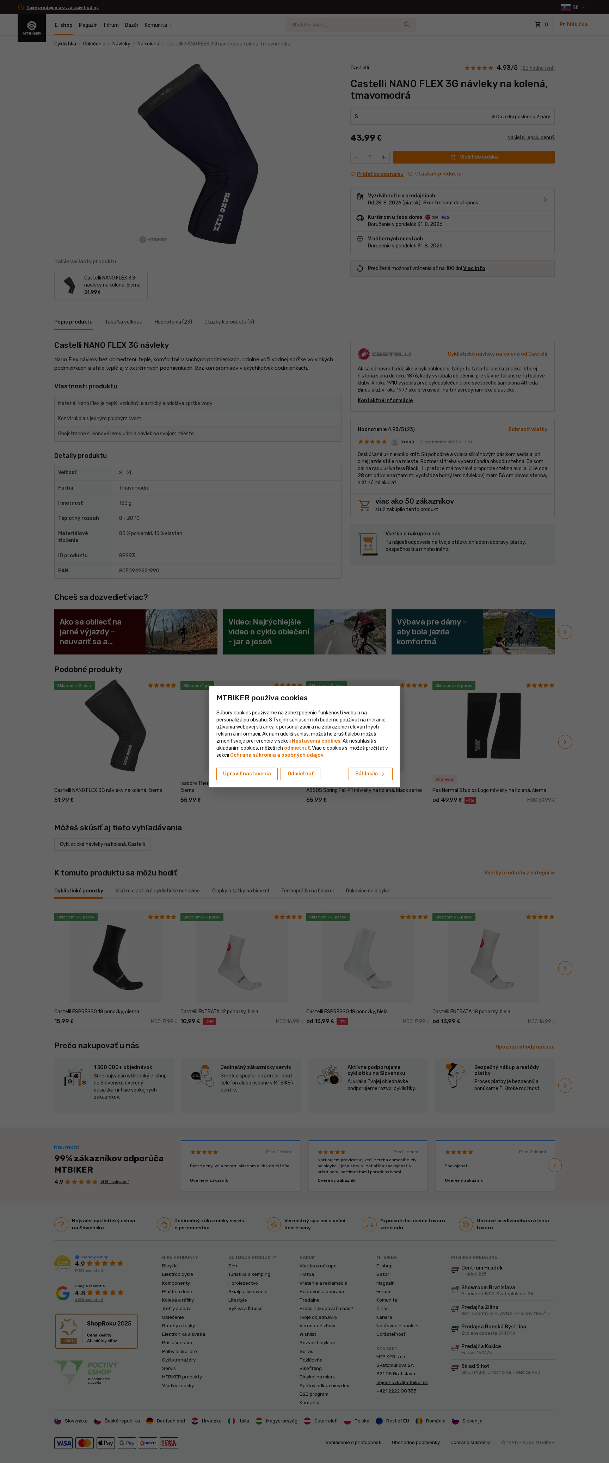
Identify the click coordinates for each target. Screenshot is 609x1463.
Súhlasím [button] (370, 774)
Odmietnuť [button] (301, 774)
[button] (297, 748)
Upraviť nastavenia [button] (247, 774)
